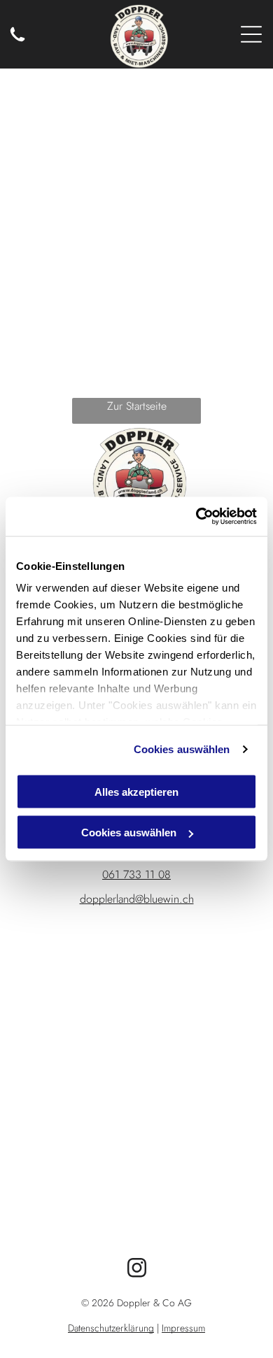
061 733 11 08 (136, 874)
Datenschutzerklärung (111, 1328)
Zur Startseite (137, 406)
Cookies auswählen (182, 749)
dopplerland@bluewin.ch (137, 899)
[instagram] (136, 1269)
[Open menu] (251, 34)
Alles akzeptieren (136, 791)
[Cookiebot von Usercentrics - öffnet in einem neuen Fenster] (196, 517)
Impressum (183, 1328)
